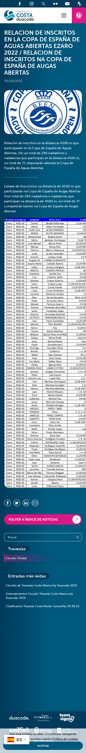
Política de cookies (65, 739)
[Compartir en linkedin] (26, 503)
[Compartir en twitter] (16, 503)
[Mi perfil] (79, 15)
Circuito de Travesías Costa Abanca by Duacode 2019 (41, 585)
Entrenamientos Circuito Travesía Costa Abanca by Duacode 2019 (39, 596)
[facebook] (19, 3)
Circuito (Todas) (16, 558)
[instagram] (31, 3)
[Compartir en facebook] (7, 503)
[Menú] (63, 15)
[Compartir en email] (35, 503)
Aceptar (43, 745)
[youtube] (67, 3)
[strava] (79, 3)
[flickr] (55, 3)
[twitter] (43, 3)
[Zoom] (43, 112)
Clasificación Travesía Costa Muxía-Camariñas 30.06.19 (42, 606)
